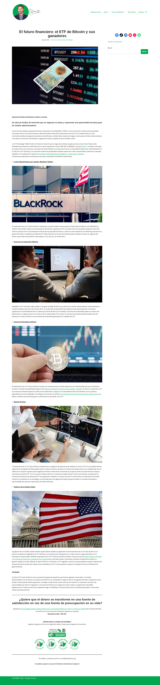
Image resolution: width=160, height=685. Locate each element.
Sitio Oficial (132, 12)
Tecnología (69, 40)
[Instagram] (134, 35)
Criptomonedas (60, 40)
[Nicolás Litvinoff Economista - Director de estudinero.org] (26, 12)
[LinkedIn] (125, 35)
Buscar (110, 48)
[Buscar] (146, 12)
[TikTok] (121, 35)
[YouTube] (130, 35)
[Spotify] (139, 35)
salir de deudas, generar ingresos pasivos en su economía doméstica (42, 609)
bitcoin (53, 40)
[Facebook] (117, 35)
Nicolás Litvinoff (38, 682)
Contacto (141, 12)
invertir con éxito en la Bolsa (76, 609)
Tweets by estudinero (115, 41)
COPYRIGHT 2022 (18, 682)
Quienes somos (96, 12)
